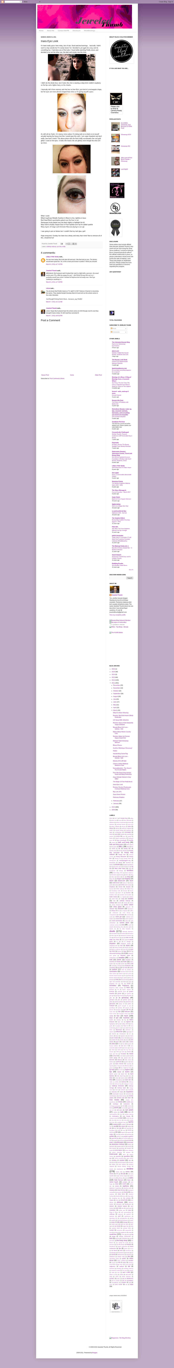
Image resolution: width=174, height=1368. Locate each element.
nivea (125, 1120)
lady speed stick (126, 1057)
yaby (118, 1278)
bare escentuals (121, 840)
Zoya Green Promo (119, 794)
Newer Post (45, 375)
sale (126, 1178)
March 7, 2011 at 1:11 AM (54, 302)
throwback (112, 1246)
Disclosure (76, 31)
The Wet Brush (120, 1244)
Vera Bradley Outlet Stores (119, 565)
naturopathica (113, 1114)
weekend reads (115, 1270)
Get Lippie (115, 473)
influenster (119, 1032)
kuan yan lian (113, 1053)
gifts (110, 997)
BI (124, 866)
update (124, 1258)
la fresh (115, 1055)
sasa (116, 1184)
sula (132, 1226)
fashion (121, 973)
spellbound (128, 1216)
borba (116, 884)
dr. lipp (118, 941)
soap (129, 1210)
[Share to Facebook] (73, 244)
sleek (117, 1208)
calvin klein (115, 898)
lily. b (122, 1067)
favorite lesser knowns (115, 975)
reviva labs (119, 1171)
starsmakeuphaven (123, 1220)
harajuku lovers (123, 1013)
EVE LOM (130, 963)
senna (117, 1186)
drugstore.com (113, 945)
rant (130, 1160)
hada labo (112, 1011)
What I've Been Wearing (120, 713)
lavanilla (129, 1063)
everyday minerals (117, 965)
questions (127, 1156)
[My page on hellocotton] (117, 622)
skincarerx (119, 1204)
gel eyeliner (127, 993)
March (115, 710)
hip (118, 1023)
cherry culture (128, 905)
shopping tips (116, 1198)
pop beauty (112, 1148)
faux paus (128, 973)
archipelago (118, 832)
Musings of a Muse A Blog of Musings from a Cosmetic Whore (121, 379)
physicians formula (118, 1144)
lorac (129, 1076)
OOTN (111, 1132)
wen (118, 1272)
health (111, 1019)
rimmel (111, 1173)
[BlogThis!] (69, 244)
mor (124, 1106)
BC (132, 846)
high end (120, 1021)
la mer (121, 1055)
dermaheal (123, 933)
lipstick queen (113, 1074)
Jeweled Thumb (51, 270)
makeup (123, 1081)
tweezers (129, 1254)
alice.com (130, 824)
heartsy (119, 1019)
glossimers (128, 1001)
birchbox (130, 870)
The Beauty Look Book (119, 360)
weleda (131, 1270)
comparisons (112, 914)
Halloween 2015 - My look (119, 513)
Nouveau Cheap (117, 481)
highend (128, 1021)
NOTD (130, 1122)
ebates (119, 951)
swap (130, 1232)
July (114, 699)
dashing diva (119, 927)
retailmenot (120, 1169)
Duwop (127, 947)
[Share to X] (71, 244)
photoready (130, 1142)
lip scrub (120, 1069)
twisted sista (121, 1256)
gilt (116, 997)
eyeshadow (113, 971)
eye (119, 967)
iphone (111, 1035)
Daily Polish (116, 497)
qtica (124, 1154)
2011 (113, 683)
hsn (119, 1027)
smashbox (112, 1210)
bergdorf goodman (128, 864)
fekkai (129, 975)
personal (128, 1140)
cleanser (111, 908)
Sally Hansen (118, 1180)
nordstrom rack (121, 1122)
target (113, 1236)
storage (125, 1222)
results (111, 1169)
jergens (131, 1037)
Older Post (98, 375)
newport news (113, 1118)
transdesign (112, 1252)
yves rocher (118, 1284)
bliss (113, 876)
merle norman (123, 1096)
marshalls (130, 1089)
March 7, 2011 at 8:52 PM (54, 315)
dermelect (130, 933)
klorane (111, 1051)
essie (125, 961)
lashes (111, 1061)
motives (129, 1106)
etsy (117, 963)
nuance (115, 1124)
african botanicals (121, 822)
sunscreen (120, 1230)
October (116, 691)
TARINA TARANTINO (125, 1236)
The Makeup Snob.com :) (120, 546)
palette (111, 1136)
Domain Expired (116, 395)
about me (113, 820)
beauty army (112, 850)
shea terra (121, 1194)
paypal (115, 1140)
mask (121, 1091)
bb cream (114, 846)
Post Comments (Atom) (57, 378)
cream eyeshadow (117, 920)
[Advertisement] (121, 649)
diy (122, 937)
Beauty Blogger (119, 1318)
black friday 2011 (118, 872)
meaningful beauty (118, 1093)
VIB (119, 1262)
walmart (121, 1266)
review (130, 1168)
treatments (121, 1252)
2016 (113, 669)
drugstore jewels (126, 943)
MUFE (116, 1108)
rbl (114, 1162)
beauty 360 (127, 848)
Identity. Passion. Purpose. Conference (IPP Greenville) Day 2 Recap (122, 435)
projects (128, 1152)
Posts (114, 328)
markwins (122, 1089)
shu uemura (127, 1198)
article (111, 834)
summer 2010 (116, 1228)
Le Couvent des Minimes (122, 1065)
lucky (116, 1078)
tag (132, 1234)
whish (121, 1274)
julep (113, 1044)
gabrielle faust (122, 991)
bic (128, 866)
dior (110, 937)
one (124, 1130)
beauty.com (112, 860)
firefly (63, 246)
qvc (110, 1158)
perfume (122, 1140)
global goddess (119, 1001)
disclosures (117, 937)
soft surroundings (126, 1212)
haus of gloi (113, 1018)
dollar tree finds (114, 939)
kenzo (126, 1047)
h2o (130, 1009)
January (116, 803)
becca (120, 862)
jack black (130, 1035)
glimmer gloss (127, 999)
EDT (130, 951)
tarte (110, 1238)
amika (111, 830)
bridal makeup (120, 888)
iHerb (110, 1029)
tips (120, 1248)
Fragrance (125, 985)
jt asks (124, 1041)
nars (129, 1112)
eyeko (131, 967)
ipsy (117, 1035)
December (116, 685)
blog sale (112, 878)
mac (110, 1080)
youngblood (115, 1282)
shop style (130, 1196)
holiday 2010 (125, 1023)
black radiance (129, 872)
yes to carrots (116, 1280)
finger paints (123, 977)
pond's (129, 1146)
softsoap (111, 1214)
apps (110, 832)
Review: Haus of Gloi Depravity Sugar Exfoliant (123, 723)
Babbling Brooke (117, 563)
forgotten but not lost (116, 983)
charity (125, 902)
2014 (113, 674)
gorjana (120, 1007)
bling (132, 874)
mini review (114, 1100)
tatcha (117, 1238)
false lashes (112, 973)
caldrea (131, 896)
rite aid (123, 1174)
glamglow (112, 999)
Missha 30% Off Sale (119, 761)
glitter (110, 1001)
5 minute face (124, 818)
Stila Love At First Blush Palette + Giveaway (126, 159)
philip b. (111, 1142)
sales (131, 1178)
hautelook (126, 1018)
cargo (122, 898)
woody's (111, 1278)
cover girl (118, 917)
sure (110, 1232)
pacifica (122, 1134)
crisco (126, 920)
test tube (111, 1240)
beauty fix (118, 858)
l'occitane (123, 1053)
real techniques (122, 1162)
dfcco (112, 935)
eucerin (122, 963)
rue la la (113, 1178)
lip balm (112, 1069)
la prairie (127, 1055)
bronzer (125, 890)
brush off (120, 892)
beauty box (122, 854)
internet (114, 1033)
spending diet (113, 1218)
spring (131, 1218)
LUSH (129, 1078)
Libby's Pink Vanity (52, 257)
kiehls (119, 1049)
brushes (128, 892)
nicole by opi (129, 1118)
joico (127, 1039)
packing (129, 1134)
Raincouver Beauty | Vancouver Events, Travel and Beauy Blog (122, 453)
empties (122, 957)
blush (131, 881)
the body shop (122, 1240)
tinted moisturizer (122, 1246)
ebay (125, 951)
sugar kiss (125, 1226)
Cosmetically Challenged (120, 432)
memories (128, 1093)
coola (110, 916)
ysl (130, 1282)
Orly (117, 1134)
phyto (129, 1144)
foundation (112, 985)
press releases (129, 1150)
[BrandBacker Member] (115, 214)
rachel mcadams (119, 1158)
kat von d (124, 1045)
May (114, 705)
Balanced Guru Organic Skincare (121, 499)
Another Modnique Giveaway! (122, 748)
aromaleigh (128, 832)
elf (124, 953)
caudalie (130, 898)
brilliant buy (130, 888)
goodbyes (112, 1007)
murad (123, 1108)
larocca (120, 1059)
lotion (110, 1078)
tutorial (113, 1254)
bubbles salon (113, 894)
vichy (124, 1262)
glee (119, 999)
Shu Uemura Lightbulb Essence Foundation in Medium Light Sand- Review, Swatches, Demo (121, 458)
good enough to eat (124, 1005)
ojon (115, 1128)
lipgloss (127, 1069)
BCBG (113, 848)
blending (121, 874)
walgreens (112, 1266)
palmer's (119, 1136)
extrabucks (127, 965)
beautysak (112, 862)
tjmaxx (125, 1248)
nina (113, 1120)
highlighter (112, 1023)
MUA (110, 1108)
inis (132, 1031)
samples (125, 1182)
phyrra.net (115, 351)
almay (111, 828)
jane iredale (114, 1037)
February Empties (118, 797)
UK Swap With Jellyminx (121, 720)
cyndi (129, 925)
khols (113, 1049)
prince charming (117, 1152)
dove (123, 939)
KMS (117, 1051)
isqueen (123, 1035)
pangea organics (128, 1136)
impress (111, 1031)
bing (130, 868)
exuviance (112, 967)
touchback (128, 1250)
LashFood (118, 1061)
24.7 (116, 818)
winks (117, 1276)
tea (130, 1238)
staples (113, 1220)
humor (124, 1027)
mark (116, 1089)
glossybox (112, 1003)
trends (127, 1252)
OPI (116, 1132)
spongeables (123, 1218)
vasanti (114, 1262)
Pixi (124, 1146)
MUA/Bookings (89, 31)
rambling (114, 1160)
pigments (111, 1146)
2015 (113, 672)
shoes (123, 1196)
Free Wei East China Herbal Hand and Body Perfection (122, 773)
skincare (120, 1202)
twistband (112, 1256)
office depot (121, 1126)
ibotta (129, 1027)
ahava (129, 822)
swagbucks (123, 1232)
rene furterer (122, 1164)
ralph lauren (129, 1158)
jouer (117, 1041)
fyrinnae (111, 991)
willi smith (128, 1274)
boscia (120, 886)
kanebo (129, 1043)
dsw (121, 945)
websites (111, 1268)
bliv (123, 876)
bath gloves (130, 844)
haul (118, 1016)
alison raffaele (115, 826)
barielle (131, 840)
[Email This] (67, 244)
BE (119, 848)
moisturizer (126, 1104)
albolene (111, 824)
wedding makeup (128, 1268)
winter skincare (126, 1276)
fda (125, 975)
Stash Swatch (116, 555)
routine (131, 1175)
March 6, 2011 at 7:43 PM (54, 264)
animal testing (119, 830)
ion (130, 1033)
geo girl (111, 995)
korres (129, 1051)
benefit (117, 864)
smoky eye (122, 1210)
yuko (110, 1284)
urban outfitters (121, 1260)
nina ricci (118, 1120)
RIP (117, 1173)
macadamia (119, 1079)
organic (123, 1132)
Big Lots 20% (117, 792)
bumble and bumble (125, 894)
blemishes (114, 874)
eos (130, 957)
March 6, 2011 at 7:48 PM (54, 282)
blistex (118, 876)
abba (131, 818)
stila (118, 1222)
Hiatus (115, 751)
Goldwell (111, 1005)
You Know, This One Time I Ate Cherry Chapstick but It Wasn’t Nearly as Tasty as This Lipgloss (121, 384)
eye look (59, 246)
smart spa (128, 1208)
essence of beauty (114, 961)
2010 (113, 807)
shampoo (112, 1190)
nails (122, 1112)
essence (128, 959)
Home (41, 31)
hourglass (118, 1025)
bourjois (128, 886)
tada (128, 1234)
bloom (111, 881)
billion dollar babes (120, 868)
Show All (131, 569)
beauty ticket (127, 858)
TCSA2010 (124, 1238)
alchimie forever (121, 824)
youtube (123, 1282)
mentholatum (113, 1096)
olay (120, 1128)
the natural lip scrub (122, 1242)
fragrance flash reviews (116, 987)
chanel (119, 902)
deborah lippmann (128, 931)
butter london (113, 896)
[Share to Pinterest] (76, 244)
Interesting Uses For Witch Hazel (121, 467)
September (117, 693)
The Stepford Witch (118, 518)
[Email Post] (61, 243)
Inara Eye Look (118, 784)
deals (112, 931)
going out (121, 1003)
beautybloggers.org (124, 860)
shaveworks (118, 1192)
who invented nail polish (118, 416)
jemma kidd (123, 1037)
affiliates (111, 822)
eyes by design (126, 969)
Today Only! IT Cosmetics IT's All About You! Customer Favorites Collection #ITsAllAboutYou (121, 539)
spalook (128, 1214)
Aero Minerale (127, 820)
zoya (131, 1284)
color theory (126, 912)
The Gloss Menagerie (119, 490)
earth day (125, 949)
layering (111, 1065)
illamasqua (119, 1029)
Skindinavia (128, 1204)
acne (120, 820)
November (116, 688)
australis (129, 834)
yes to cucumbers (127, 1280)
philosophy (119, 1142)
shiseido (118, 1196)
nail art (111, 1110)
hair (119, 1011)
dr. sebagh (127, 941)
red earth (130, 1162)
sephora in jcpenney (115, 1188)
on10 (118, 1130)
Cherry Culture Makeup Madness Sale (120, 764)
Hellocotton (122, 624)
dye (132, 947)
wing (110, 1276)
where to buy (113, 1274)
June (115, 702)
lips (110, 1072)
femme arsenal (113, 977)
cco (114, 900)
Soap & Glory (113, 1212)
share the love (121, 1190)
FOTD (128, 983)
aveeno (111, 836)
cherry (131, 902)
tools (121, 1250)
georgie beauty (120, 995)
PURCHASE (113, 1154)
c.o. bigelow (123, 896)
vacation (130, 1260)
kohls (123, 1051)
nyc (110, 1126)
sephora (126, 1186)
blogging (127, 878)
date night (128, 927)
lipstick (127, 1072)
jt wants (131, 1041)
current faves (124, 922)
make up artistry (114, 1081)
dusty (110, 947)
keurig (131, 1047)
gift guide (128, 995)
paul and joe (115, 1138)
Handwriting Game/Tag (120, 754)
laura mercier (119, 1063)
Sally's (129, 1180)
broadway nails (116, 890)
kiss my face (127, 1049)
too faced (114, 1250)
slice (122, 1208)
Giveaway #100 (126, 134)
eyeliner (114, 969)
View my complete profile (117, 615)
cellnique (111, 902)
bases (113, 842)
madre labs (128, 1079)
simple (111, 1200)
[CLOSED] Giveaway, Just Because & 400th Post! (126, 125)
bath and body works (116, 844)
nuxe (129, 1124)
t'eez (123, 1234)
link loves (128, 1067)
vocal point (128, 1264)
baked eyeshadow (120, 838)
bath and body (123, 842)
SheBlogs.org (119, 1336)
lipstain (119, 1071)
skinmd (111, 1206)
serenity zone (127, 1188)
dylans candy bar (116, 949)
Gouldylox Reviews (118, 422)
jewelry (121, 1039)
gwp (124, 1009)
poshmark (121, 1148)
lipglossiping (116, 504)
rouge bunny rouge (121, 1175)
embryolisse (112, 957)
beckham (128, 862)
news (121, 1118)
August (115, 696)
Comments (116, 332)
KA (119, 1043)
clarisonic (128, 906)
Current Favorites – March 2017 (121, 492)
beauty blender (123, 850)
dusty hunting (119, 947)
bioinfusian (112, 870)
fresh (128, 987)
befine (111, 864)
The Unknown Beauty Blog (121, 342)
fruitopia (111, 989)
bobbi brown (116, 882)
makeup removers (118, 1086)
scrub (124, 1184)
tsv (132, 1252)
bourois (111, 888)
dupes (128, 945)
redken (114, 1164)
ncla (121, 1114)
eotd (110, 959)
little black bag (121, 1076)
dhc (118, 935)
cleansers (121, 908)
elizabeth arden (125, 955)
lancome (111, 1059)
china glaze (117, 907)
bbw (128, 846)
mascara (114, 1091)
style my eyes (124, 1224)
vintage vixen (119, 1264)
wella (113, 1272)
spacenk (120, 1214)
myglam (129, 1108)
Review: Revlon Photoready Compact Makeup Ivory (122, 788)
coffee (131, 910)
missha (120, 1102)
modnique (115, 1104)
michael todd (120, 1097)
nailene (115, 1112)
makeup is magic (128, 1084)
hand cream (112, 1013)
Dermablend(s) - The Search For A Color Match (122, 769)
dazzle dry (112, 928)
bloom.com (121, 881)
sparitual (111, 1216)
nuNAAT (123, 1124)
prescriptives (119, 1150)
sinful (117, 1200)
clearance (130, 908)
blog (128, 877)
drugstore (112, 943)
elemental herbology (115, 953)
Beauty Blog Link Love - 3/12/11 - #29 (120, 757)
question (118, 1156)
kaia (124, 1043)
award (129, 836)
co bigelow (125, 910)
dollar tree (128, 937)
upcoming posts (114, 1258)
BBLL (121, 846)
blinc (127, 874)
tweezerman (121, 1254)
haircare (127, 1011)
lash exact (128, 1059)
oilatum (129, 1126)
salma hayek (113, 1182)
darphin (111, 927)
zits (126, 1284)
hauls (126, 1016)
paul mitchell (124, 1138)
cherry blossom (116, 904)
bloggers (119, 878)
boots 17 (125, 882)
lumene (123, 1078)
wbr (129, 1266)
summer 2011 (127, 1228)
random (122, 1160)
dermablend (114, 933)
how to (126, 1025)
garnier (119, 993)
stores (131, 1222)
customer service (114, 925)
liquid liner (124, 1074)
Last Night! (124, 169)
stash (131, 1220)
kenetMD (119, 1047)
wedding (119, 1268)
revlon (128, 1172)
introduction (122, 1033)
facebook (123, 971)
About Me (50, 31)
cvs (122, 925)
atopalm (122, 834)
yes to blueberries (127, 1278)
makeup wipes (121, 1088)
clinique (113, 910)
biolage (121, 870)
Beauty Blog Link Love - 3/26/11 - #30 (120, 728)
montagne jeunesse (114, 1106)
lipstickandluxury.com (119, 368)
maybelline (129, 1092)
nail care (119, 1110)
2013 (113, 677)
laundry (126, 1061)
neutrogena (115, 1116)
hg (125, 1019)
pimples (119, 1146)
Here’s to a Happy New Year (120, 506)
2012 (113, 680)
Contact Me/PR (63, 31)
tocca (131, 1248)
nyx (115, 1126)
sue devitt (117, 1226)
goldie (129, 1003)
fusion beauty (126, 989)
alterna (117, 828)
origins (111, 1134)
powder (129, 1148)
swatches (112, 1234)
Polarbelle (115, 443)
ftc (118, 989)
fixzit (124, 981)
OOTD (129, 1130)
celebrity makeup (51, 246)
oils (110, 1128)
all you (123, 826)
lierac (116, 1067)
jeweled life (114, 1039)
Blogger (94, 1352)
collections (115, 912)
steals (113, 1222)
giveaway (125, 998)
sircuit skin (124, 1200)
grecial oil (128, 1007)
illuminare (128, 1029)
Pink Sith (115, 527)
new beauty (126, 1116)
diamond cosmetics (126, 935)
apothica (128, 830)
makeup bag (117, 1084)
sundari (111, 1230)
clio (119, 910)
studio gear (115, 1224)
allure (129, 826)
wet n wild (126, 1272)
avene (118, 836)
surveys (116, 1232)
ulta (128, 1256)
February (116, 801)
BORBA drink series (125, 884)
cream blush (119, 918)
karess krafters (113, 1045)
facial (129, 971)
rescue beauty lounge (124, 1166)
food (130, 981)
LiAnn (48, 288)
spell (119, 1216)
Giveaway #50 (125, 146)
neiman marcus (129, 1114)
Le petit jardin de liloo (119, 511)
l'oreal (131, 1054)
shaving (126, 1192)
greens (111, 1009)
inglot (127, 1031)
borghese (112, 886)
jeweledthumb (116, 624)
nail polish (129, 1110)
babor (111, 838)
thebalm (129, 1244)
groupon (118, 1009)
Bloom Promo (117, 745)
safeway (120, 1178)
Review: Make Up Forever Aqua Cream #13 (121, 737)
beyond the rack (116, 866)
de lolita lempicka (125, 928)
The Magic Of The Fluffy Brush (122, 781)
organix (129, 1132)
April (115, 707)
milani (129, 1097)
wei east (124, 1270)
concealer (121, 914)
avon (124, 836)
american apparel (126, 828)
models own (129, 1102)
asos (116, 834)
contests (129, 914)
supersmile (128, 1230)
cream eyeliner (129, 918)
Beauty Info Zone (117, 400)
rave (110, 1162)
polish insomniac (117, 535)
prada (111, 1150)
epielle (119, 959)
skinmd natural (122, 1206)
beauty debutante (121, 856)
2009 (113, 810)
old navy (126, 1128)
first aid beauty (125, 979)
